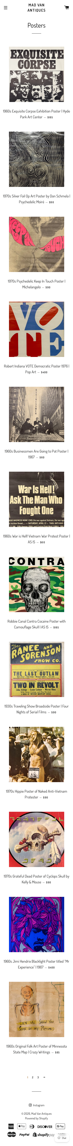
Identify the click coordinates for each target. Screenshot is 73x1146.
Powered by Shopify (36, 1118)
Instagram (38, 1105)
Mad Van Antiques (37, 7)
